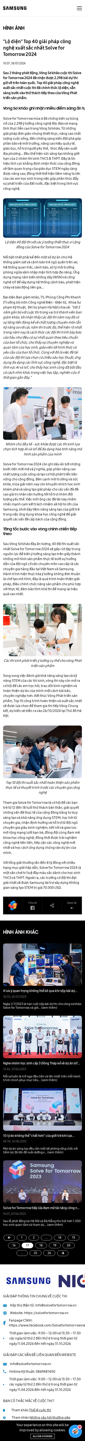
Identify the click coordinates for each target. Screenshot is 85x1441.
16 (13, 1245)
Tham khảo (31, 1410)
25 (35, 1253)
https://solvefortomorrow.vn (46, 1313)
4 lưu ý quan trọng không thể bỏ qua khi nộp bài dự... (40, 991)
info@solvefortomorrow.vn (56, 1305)
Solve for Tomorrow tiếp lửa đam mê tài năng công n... (41, 1208)
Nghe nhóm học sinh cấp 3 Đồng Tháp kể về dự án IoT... (41, 1063)
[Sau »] (62, 1253)
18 (41, 1245)
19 (54, 1245)
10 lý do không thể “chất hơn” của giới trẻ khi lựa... (38, 1136)
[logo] (15, 8)
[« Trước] (9, 1238)
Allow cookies (42, 1436)
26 (49, 1253)
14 (59, 1237)
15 (73, 1237)
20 (68, 1245)
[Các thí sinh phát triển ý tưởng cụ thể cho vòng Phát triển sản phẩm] (42, 630)
